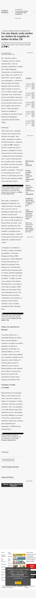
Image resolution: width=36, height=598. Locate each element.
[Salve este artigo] (8, 47)
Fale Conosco (26, 586)
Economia (4, 572)
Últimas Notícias (3, 555)
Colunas (3, 569)
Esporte (3, 567)
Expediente (20, 586)
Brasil (2, 574)
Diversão (3, 564)
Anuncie (32, 586)
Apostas (10, 556)
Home (3, 552)
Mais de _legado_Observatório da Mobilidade (13, 485)
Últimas (4, 11)
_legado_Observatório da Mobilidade (15, 31)
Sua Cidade (10, 553)
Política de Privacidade (18, 574)
